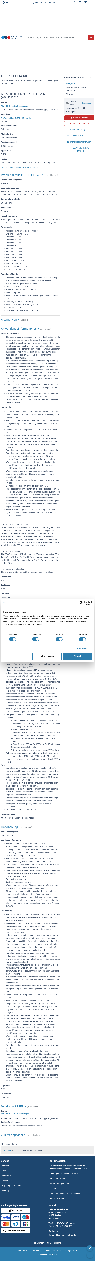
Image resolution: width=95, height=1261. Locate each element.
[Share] (90, 1248)
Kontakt (5, 1166)
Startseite (7, 1150)
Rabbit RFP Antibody (58, 1178)
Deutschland (87, 103)
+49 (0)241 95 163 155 (62, 1226)
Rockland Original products (61, 1183)
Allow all (77, 656)
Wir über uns (23, 1250)
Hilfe (4, 1171)
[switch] (35, 639)
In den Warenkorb (80, 118)
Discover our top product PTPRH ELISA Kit (19, 167)
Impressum (36, 1250)
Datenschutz (49, 1250)
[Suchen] (91, 37)
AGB (75, 1250)
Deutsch (9, 2)
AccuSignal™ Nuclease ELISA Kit (63, 1174)
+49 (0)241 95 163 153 (45, 2)
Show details (81, 648)
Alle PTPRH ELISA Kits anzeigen (15, 106)
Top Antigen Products (11, 1185)
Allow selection (47, 656)
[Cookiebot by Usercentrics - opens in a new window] (81, 603)
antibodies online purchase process (64, 1193)
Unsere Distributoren (58, 1198)
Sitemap (5, 1190)
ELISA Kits (54, 1188)
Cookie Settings (64, 1250)
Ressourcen (7, 1180)
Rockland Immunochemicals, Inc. (62, 1235)
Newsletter (6, 1175)
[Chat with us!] (90, 1255)
